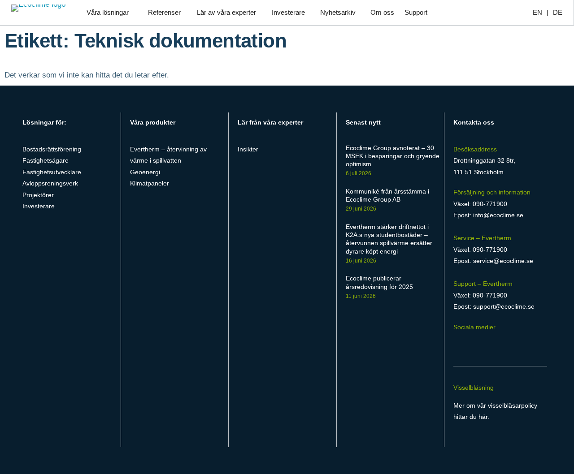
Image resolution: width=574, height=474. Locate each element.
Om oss (382, 12)
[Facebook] (458, 344)
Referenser (164, 12)
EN (537, 12)
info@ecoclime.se (498, 215)
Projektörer (38, 194)
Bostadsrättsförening (51, 149)
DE (557, 12)
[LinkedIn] (475, 344)
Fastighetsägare (45, 160)
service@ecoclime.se (503, 260)
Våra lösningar (108, 12)
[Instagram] (492, 344)
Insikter (248, 149)
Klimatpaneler (149, 183)
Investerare (288, 12)
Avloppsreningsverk (50, 183)
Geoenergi (145, 172)
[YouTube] (508, 344)
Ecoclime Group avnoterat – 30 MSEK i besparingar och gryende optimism (392, 156)
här (482, 416)
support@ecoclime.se (504, 306)
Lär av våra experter (226, 12)
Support (415, 12)
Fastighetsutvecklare (51, 172)
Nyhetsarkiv (338, 12)
